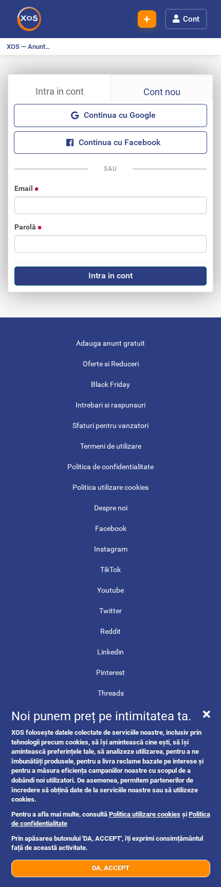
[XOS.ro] (29, 19)
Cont (191, 19)
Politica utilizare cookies (144, 814)
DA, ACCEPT (111, 868)
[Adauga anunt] (147, 19)
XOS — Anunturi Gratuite (31, 46)
